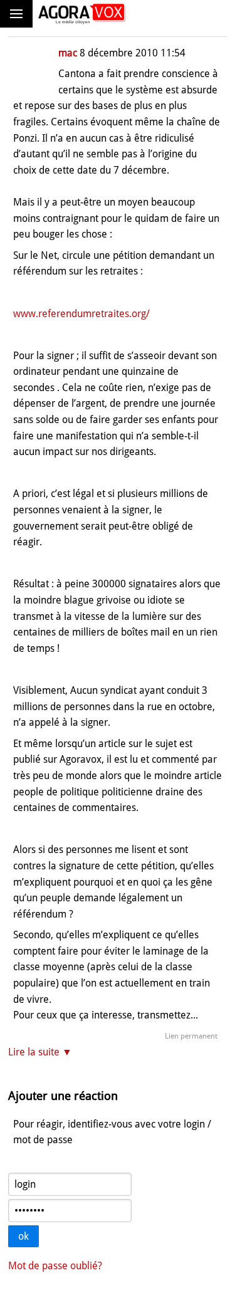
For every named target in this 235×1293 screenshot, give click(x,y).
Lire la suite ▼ (40, 1052)
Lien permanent (191, 1036)
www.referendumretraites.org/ (81, 314)
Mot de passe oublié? (55, 1266)
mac (67, 53)
